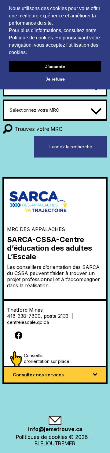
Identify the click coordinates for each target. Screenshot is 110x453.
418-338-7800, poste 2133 (38, 316)
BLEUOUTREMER (55, 443)
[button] (29, 53)
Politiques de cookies (42, 437)
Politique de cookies (31, 37)
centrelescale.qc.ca (28, 322)
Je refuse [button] (55, 79)
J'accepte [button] (55, 66)
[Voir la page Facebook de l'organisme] (54, 336)
